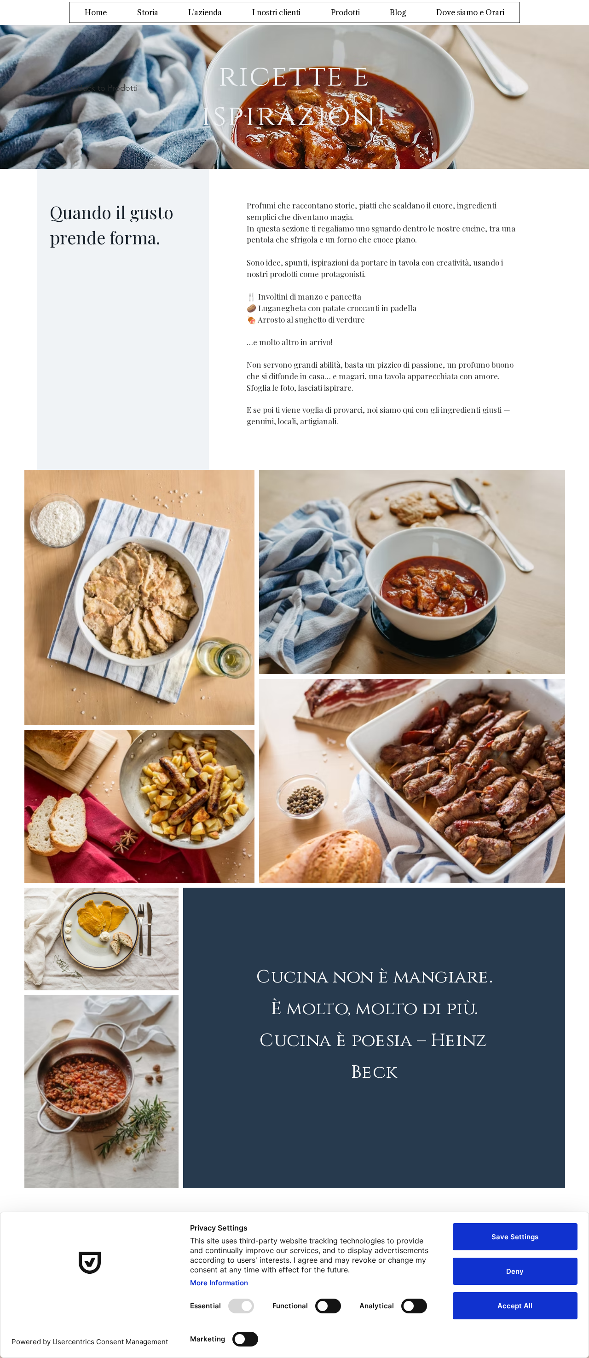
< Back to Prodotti (104, 88)
